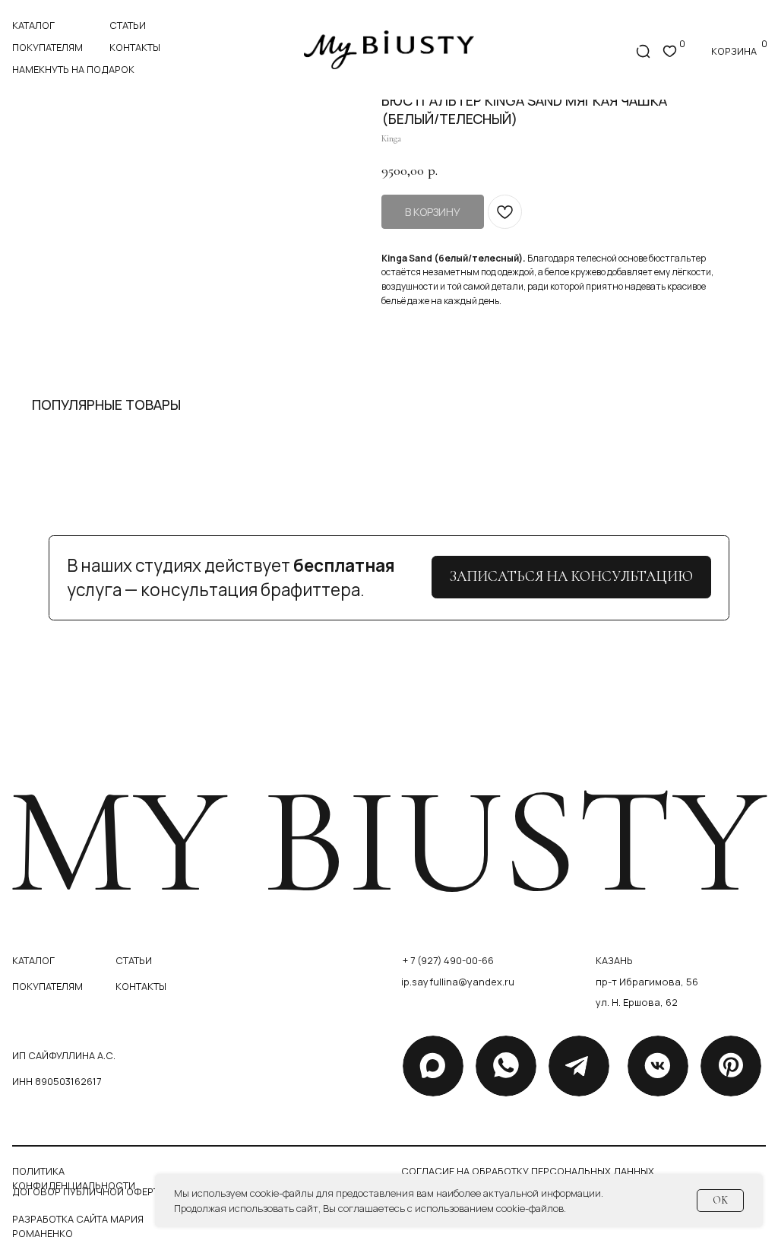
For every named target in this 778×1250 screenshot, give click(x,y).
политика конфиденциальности (73, 1178)
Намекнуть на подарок (73, 69)
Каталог (33, 25)
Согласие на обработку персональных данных (527, 1171)
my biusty (386, 841)
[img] (389, 49)
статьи (127, 25)
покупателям (47, 47)
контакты (134, 47)
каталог (33, 960)
